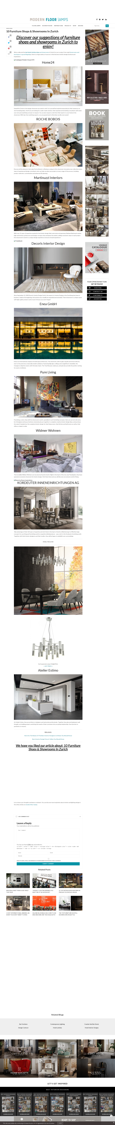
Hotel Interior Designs (92, 1028)
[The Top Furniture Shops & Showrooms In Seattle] (70, 859)
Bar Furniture (23, 1024)
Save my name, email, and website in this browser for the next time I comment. (39, 816)
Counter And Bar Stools (91, 1024)
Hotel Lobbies (57, 1028)
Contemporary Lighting (57, 1024)
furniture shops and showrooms (49, 39)
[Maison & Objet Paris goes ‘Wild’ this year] (18, 836)
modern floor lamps (31, 760)
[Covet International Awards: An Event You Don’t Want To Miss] (18, 859)
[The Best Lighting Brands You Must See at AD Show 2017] (44, 836)
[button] (113, 1106)
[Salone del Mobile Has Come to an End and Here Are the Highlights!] (44, 859)
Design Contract (23, 1028)
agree (60, 1123)
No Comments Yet (24, 772)
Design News (9, 28)
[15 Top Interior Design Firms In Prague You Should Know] (70, 836)
